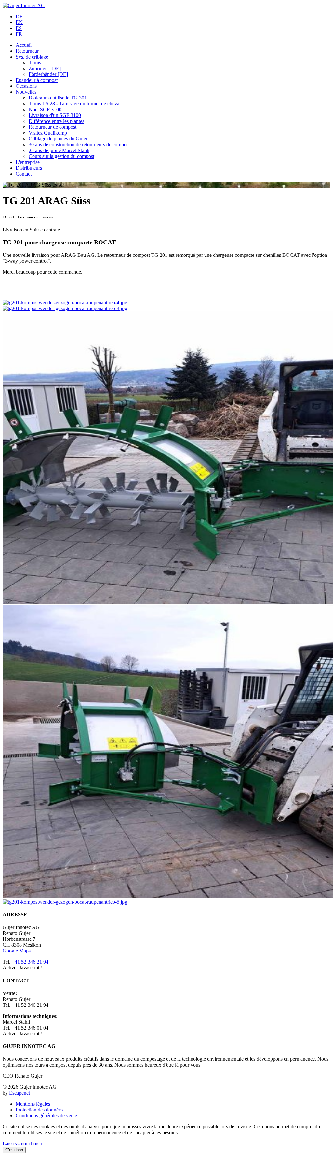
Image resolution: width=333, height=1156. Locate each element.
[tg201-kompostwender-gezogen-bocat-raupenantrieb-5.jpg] (65, 902)
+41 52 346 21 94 (30, 962)
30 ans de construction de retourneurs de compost (79, 144)
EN (19, 22)
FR (19, 34)
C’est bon (14, 1150)
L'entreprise (28, 162)
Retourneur (27, 51)
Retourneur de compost (52, 127)
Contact (24, 174)
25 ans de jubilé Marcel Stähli (59, 150)
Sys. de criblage (32, 56)
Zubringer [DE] (45, 68)
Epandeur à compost (37, 80)
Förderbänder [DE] (48, 74)
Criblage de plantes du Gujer (58, 138)
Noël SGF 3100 (45, 109)
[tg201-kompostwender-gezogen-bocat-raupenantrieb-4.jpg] (65, 302)
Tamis (35, 62)
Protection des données (39, 1109)
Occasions (26, 86)
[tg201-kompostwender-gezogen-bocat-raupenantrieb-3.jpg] (65, 308)
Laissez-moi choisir (22, 1143)
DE (19, 16)
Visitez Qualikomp (48, 133)
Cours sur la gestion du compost (61, 156)
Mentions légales (33, 1104)
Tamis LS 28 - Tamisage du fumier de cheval (75, 103)
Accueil (24, 45)
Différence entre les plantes (56, 121)
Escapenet (19, 1093)
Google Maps (17, 950)
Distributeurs (29, 168)
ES (19, 28)
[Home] (24, 5)
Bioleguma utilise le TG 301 (58, 97)
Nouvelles (26, 92)
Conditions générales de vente (46, 1115)
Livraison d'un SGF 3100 (55, 115)
